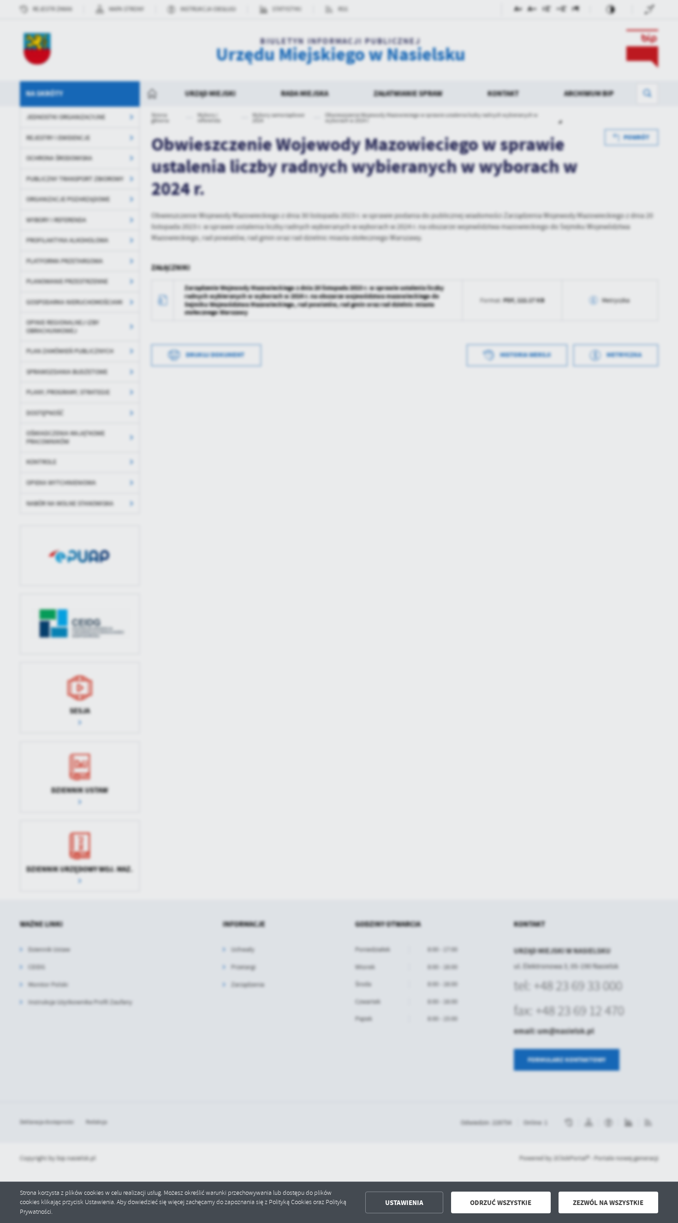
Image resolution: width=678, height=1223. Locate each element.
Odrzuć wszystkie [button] (500, 1202)
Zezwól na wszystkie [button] (608, 1202)
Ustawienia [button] (404, 1202)
